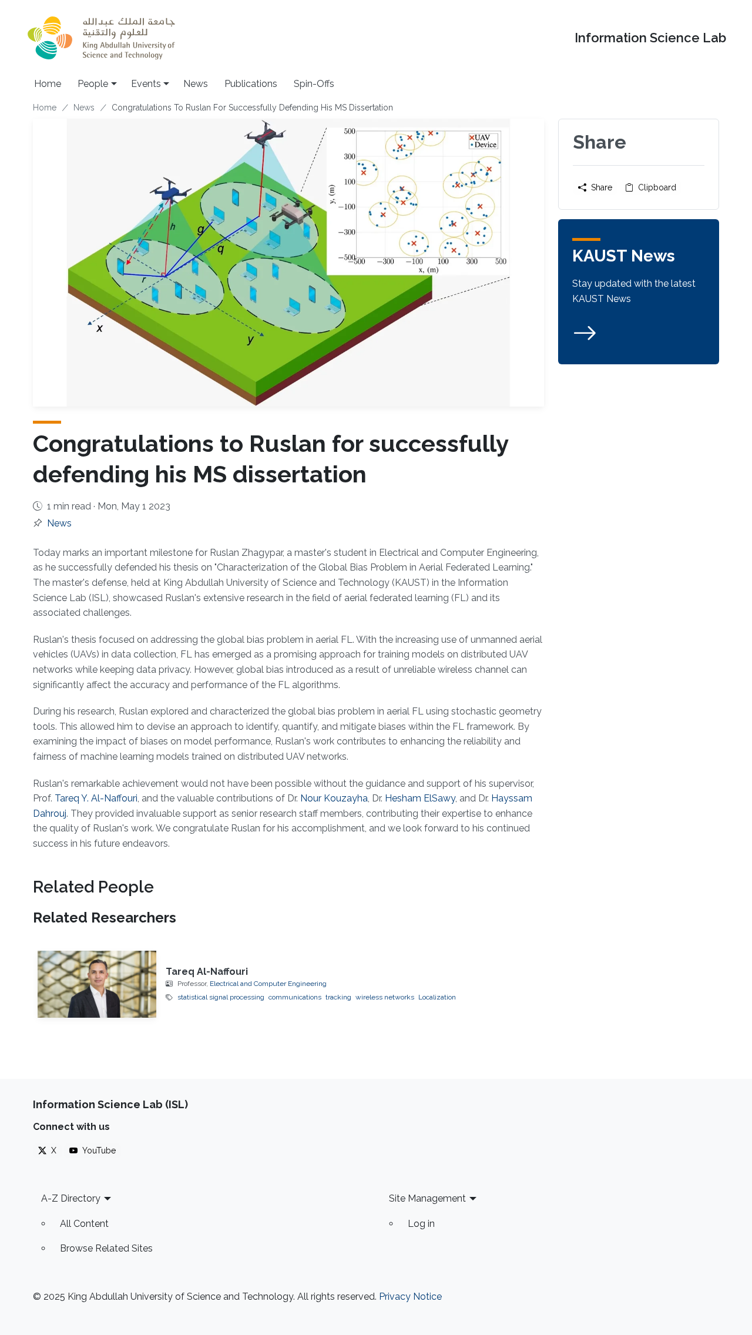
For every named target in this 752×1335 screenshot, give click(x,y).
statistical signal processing (220, 997)
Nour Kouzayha (334, 798)
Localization (437, 997)
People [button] (93, 83)
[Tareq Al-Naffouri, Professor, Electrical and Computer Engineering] (97, 984)
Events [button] (146, 83)
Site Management (427, 1198)
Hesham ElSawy (420, 798)
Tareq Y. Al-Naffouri (96, 798)
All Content (84, 1223)
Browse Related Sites (106, 1248)
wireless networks (384, 997)
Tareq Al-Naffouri (207, 971)
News (195, 83)
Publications (250, 83)
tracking (338, 997)
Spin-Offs (314, 83)
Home (47, 83)
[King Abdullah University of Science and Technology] (101, 37)
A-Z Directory (70, 1198)
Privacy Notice (410, 1296)
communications (294, 997)
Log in (421, 1223)
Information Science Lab (650, 38)
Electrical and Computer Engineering (268, 984)
